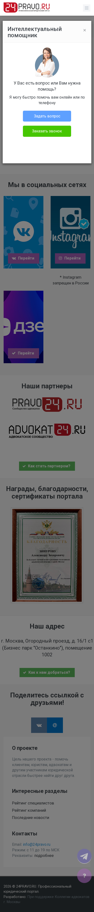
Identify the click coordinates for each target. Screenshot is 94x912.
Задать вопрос (47, 116)
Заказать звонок (47, 131)
